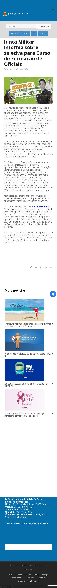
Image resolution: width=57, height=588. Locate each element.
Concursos (42, 578)
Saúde (25, 33)
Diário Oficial (22, 581)
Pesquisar (45, 26)
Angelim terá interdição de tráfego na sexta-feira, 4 (28, 354)
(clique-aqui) (22, 516)
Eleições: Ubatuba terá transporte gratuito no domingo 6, (26, 384)
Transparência (16, 578)
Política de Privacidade (35, 523)
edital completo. (41, 206)
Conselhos (30, 578)
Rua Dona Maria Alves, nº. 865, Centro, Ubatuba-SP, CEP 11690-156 (27, 505)
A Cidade (19, 575)
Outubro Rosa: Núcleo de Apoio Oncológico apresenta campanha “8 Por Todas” (25, 414)
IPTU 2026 (15, 33)
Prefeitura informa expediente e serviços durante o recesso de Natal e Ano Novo (28, 324)
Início (10, 575)
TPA (34, 33)
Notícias (36, 575)
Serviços (43, 33)
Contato (36, 581)
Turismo (28, 575)
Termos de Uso (13, 523)
